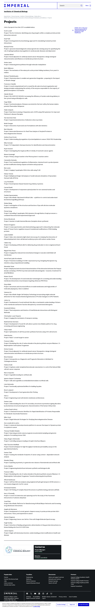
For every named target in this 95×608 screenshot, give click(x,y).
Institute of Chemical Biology (16, 11)
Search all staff (53, 583)
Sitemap (28, 596)
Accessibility (36, 596)
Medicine (28, 579)
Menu (87, 5)
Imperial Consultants (76, 586)
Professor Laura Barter (41, 557)
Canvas (6, 577)
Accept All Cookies (83, 604)
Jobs (5, 581)
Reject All (72, 604)
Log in (43, 598)
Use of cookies (73, 596)
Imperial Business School (33, 583)
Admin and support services (56, 577)
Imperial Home (7, 16)
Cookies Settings (61, 604)
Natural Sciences (31, 581)
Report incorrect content (33, 598)
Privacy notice (63, 596)
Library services (8, 583)
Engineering (29, 577)
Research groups (15, 16)
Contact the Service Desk (11, 579)
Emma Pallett (38, 551)
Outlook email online (9, 585)
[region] (47, 604)
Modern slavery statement (49, 596)
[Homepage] (30, 5)
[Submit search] (81, 6)
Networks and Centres (55, 579)
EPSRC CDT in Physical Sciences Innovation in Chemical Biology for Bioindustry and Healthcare (25, 17)
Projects (50, 17)
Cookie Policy (36, 606)
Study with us (37, 16)
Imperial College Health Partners (80, 580)
